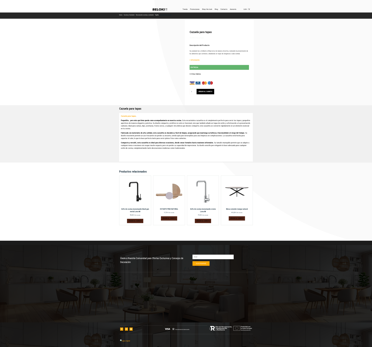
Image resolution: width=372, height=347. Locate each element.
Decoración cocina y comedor (145, 15)
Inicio (120, 15)
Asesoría (233, 9)
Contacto (223, 9)
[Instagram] (126, 329)
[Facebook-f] (121, 329)
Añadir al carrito (205, 91)
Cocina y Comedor (129, 15)
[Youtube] (131, 329)
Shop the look (207, 9)
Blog (216, 9)
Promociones (195, 9)
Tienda (185, 9)
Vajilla (157, 15)
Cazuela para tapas (128, 116)
